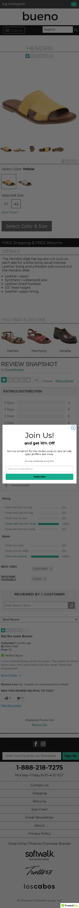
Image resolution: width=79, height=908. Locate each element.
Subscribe (39, 476)
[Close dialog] (73, 428)
